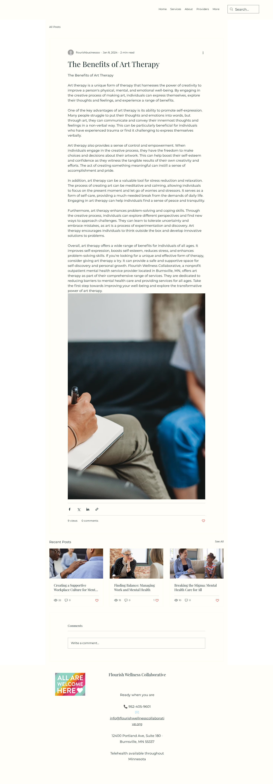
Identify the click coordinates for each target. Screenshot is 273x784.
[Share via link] (97, 509)
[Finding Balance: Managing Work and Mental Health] (136, 564)
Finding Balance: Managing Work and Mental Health (134, 587)
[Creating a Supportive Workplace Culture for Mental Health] (76, 564)
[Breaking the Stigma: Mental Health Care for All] (197, 564)
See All (219, 541)
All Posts (55, 27)
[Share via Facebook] (69, 509)
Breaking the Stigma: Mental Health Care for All (195, 587)
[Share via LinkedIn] (88, 509)
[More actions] (203, 52)
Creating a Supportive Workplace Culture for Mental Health (76, 587)
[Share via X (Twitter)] (78, 509)
